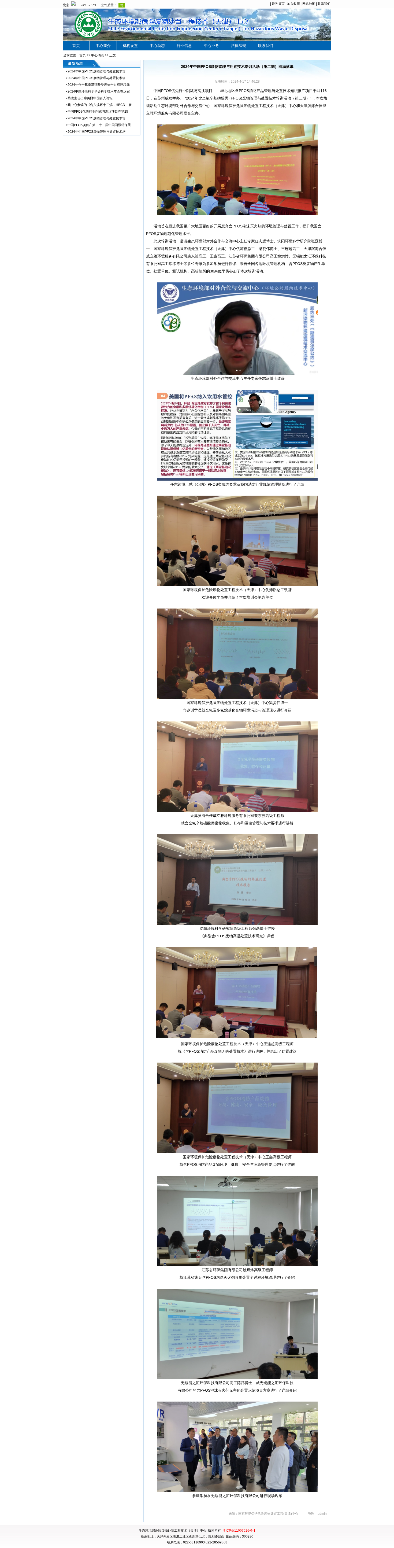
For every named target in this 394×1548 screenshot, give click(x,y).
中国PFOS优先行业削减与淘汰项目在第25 (98, 111)
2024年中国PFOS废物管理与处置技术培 (96, 71)
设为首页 (278, 4)
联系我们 (324, 4)
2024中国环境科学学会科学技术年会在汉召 (99, 91)
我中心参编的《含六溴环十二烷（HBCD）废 (100, 105)
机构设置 (130, 45)
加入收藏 (293, 4)
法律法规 (238, 45)
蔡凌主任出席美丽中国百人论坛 (90, 98)
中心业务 (211, 45)
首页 (76, 45)
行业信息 (184, 45)
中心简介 (103, 45)
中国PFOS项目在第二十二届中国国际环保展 (99, 125)
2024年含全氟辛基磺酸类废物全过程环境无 (99, 85)
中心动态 (157, 45)
